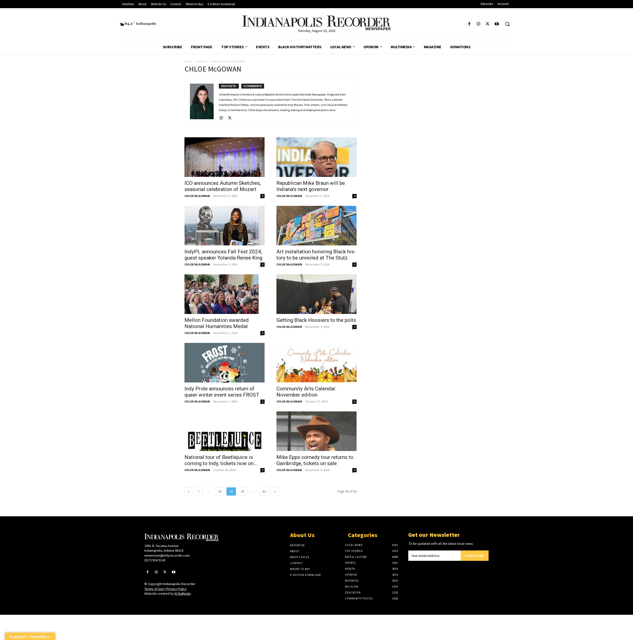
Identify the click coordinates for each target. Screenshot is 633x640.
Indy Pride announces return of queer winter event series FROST (221, 392)
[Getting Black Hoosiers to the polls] (316, 294)
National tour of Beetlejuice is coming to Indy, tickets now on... (220, 460)
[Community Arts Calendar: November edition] (316, 362)
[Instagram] (478, 24)
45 (242, 491)
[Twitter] (487, 24)
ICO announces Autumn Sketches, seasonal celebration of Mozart (222, 186)
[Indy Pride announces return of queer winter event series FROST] (224, 362)
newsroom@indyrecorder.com (167, 555)
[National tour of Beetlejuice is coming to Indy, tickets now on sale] (224, 431)
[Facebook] (469, 24)
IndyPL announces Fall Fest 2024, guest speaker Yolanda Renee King (223, 255)
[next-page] (275, 491)
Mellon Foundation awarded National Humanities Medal (216, 323)
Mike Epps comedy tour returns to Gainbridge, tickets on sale (314, 460)
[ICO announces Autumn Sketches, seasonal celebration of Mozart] (224, 157)
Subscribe (474, 555)
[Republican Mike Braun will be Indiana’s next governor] (316, 157)
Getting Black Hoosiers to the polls (316, 320)
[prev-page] (188, 491)
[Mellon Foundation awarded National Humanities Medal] (224, 294)
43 (220, 491)
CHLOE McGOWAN (197, 196)
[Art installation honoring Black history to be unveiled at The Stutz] (316, 225)
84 (264, 491)
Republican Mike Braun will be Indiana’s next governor (310, 186)
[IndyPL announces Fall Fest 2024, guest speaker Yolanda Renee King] (224, 225)
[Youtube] (497, 24)
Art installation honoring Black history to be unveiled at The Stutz (316, 255)
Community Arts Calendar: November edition (306, 392)
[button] (507, 24)
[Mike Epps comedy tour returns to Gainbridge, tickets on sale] (316, 431)
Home (188, 61)
